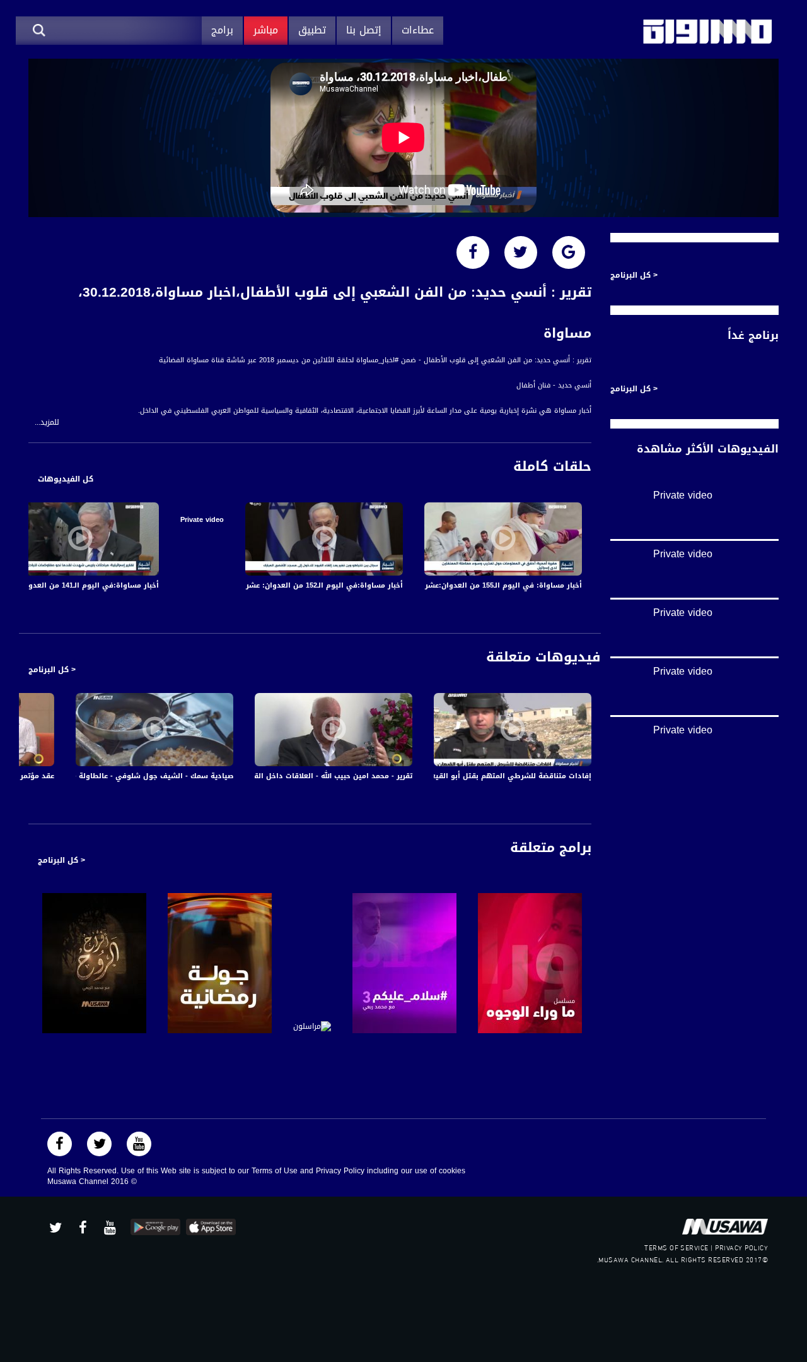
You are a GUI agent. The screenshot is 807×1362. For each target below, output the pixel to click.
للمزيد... (47, 422)
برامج (222, 30)
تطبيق (312, 30)
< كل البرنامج (52, 670)
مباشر (265, 30)
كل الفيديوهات (65, 479)
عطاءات (418, 30)
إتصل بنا (363, 30)
